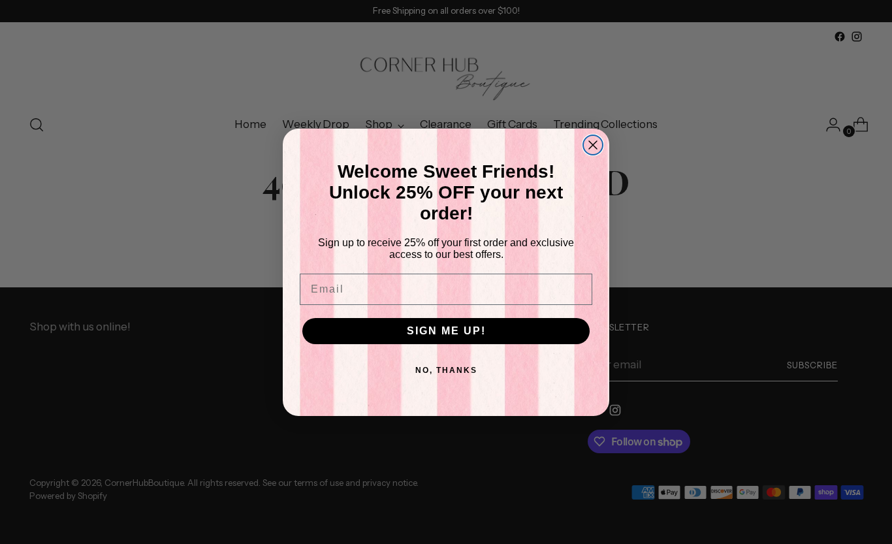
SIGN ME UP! (446, 330)
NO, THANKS (446, 370)
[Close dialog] (593, 145)
